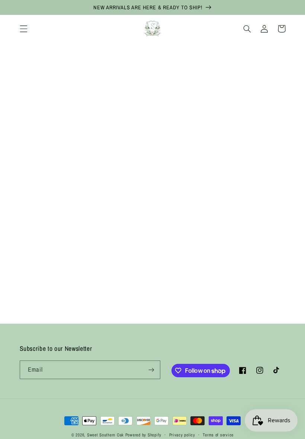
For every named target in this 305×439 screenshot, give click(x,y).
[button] (23, 28)
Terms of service (218, 435)
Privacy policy (182, 435)
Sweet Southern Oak (105, 435)
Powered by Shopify (143, 435)
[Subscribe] (151, 370)
